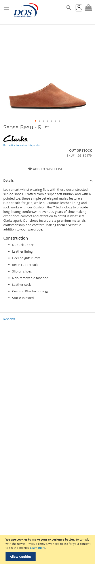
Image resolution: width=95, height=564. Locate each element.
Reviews (9, 319)
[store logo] (25, 10)
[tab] (47, 180)
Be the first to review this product (22, 145)
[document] (48, 549)
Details (8, 180)
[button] (36, 121)
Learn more (37, 548)
